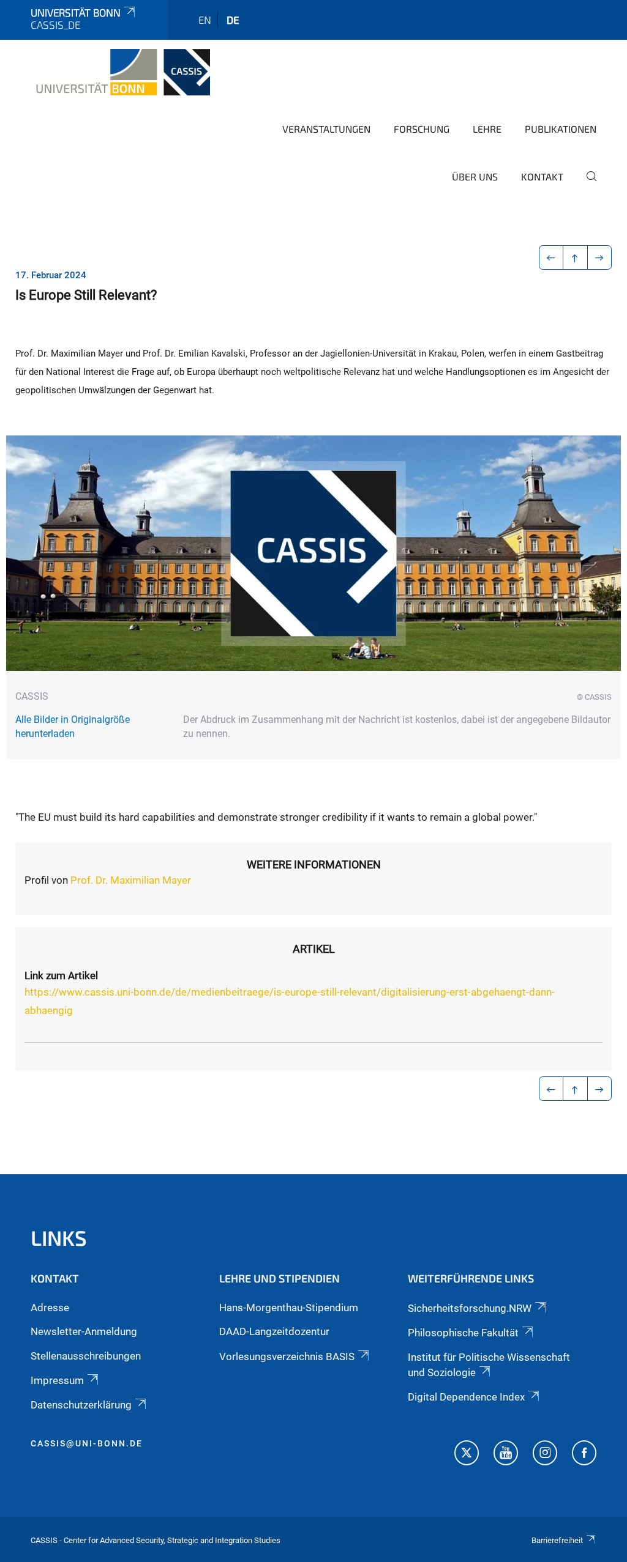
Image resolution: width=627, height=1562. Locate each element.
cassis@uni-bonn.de (87, 1443)
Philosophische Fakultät (463, 1333)
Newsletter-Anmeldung (84, 1331)
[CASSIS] (120, 72)
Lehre (487, 129)
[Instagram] (545, 1454)
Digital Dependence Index (466, 1397)
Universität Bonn (76, 12)
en (204, 19)
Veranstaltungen (326, 129)
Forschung (421, 129)
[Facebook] (584, 1454)
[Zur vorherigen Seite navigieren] (551, 257)
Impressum (57, 1380)
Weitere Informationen (314, 864)
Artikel (314, 948)
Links (59, 1237)
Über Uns (475, 176)
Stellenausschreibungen (86, 1356)
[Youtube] (506, 1454)
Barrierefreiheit (557, 1540)
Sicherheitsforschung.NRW (469, 1308)
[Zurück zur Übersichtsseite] (575, 257)
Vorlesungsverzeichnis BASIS (287, 1356)
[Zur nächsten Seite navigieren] (599, 257)
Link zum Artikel (61, 975)
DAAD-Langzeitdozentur (274, 1331)
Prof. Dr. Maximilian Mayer (131, 880)
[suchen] (586, 185)
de (233, 19)
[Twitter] (466, 1454)
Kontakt (542, 176)
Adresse (50, 1307)
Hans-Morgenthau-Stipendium (288, 1307)
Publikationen (560, 129)
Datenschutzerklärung (81, 1405)
